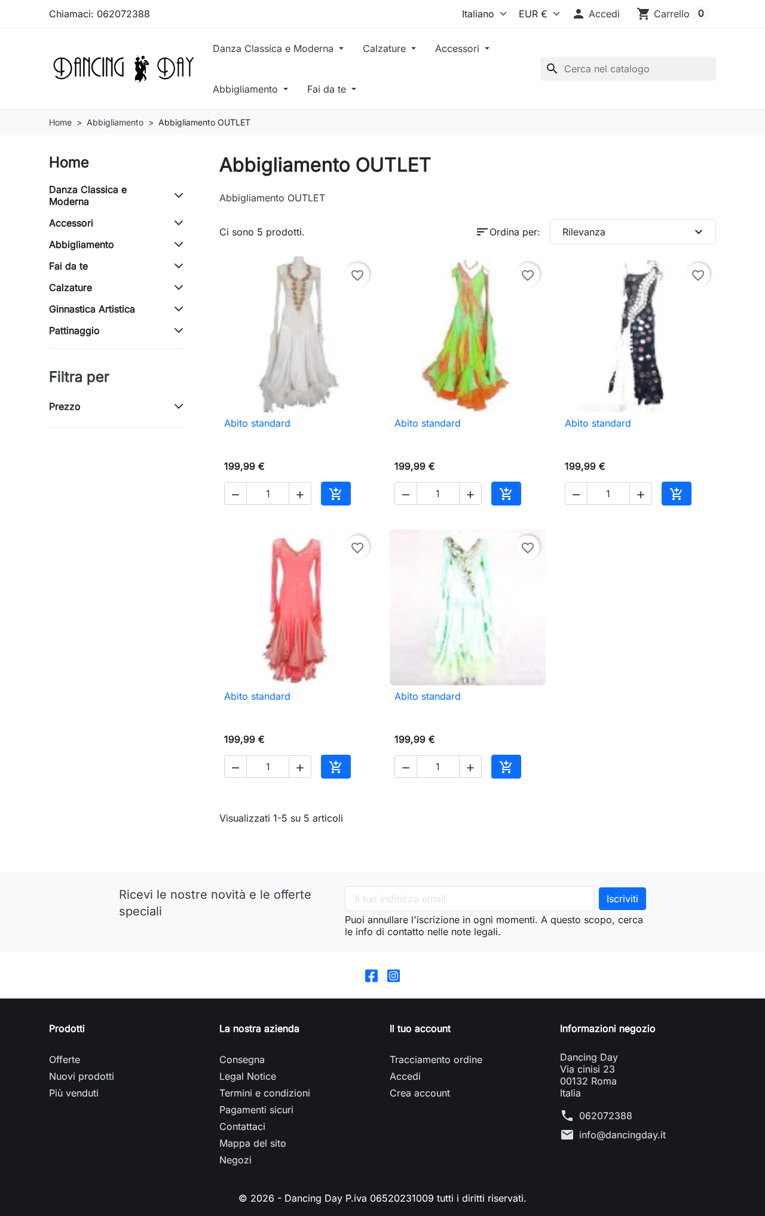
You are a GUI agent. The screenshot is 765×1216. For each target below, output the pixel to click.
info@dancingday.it (622, 1135)
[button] (595, 13)
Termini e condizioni (264, 1093)
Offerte (64, 1059)
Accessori (458, 48)
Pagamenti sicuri (256, 1110)
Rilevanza (634, 232)
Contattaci (242, 1126)
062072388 (605, 1116)
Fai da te (328, 89)
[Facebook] (371, 975)
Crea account (420, 1093)
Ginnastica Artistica (92, 309)
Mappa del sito (252, 1143)
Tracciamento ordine (436, 1059)
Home (69, 162)
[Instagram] (393, 975)
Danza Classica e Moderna (274, 48)
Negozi (235, 1160)
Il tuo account (420, 1028)
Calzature (386, 48)
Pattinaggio (74, 330)
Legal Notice (247, 1076)
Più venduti (74, 1093)
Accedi (405, 1076)
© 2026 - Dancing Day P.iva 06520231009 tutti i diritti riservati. (382, 1198)
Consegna (242, 1059)
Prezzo (65, 406)
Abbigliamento (247, 89)
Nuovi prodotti (81, 1076)
